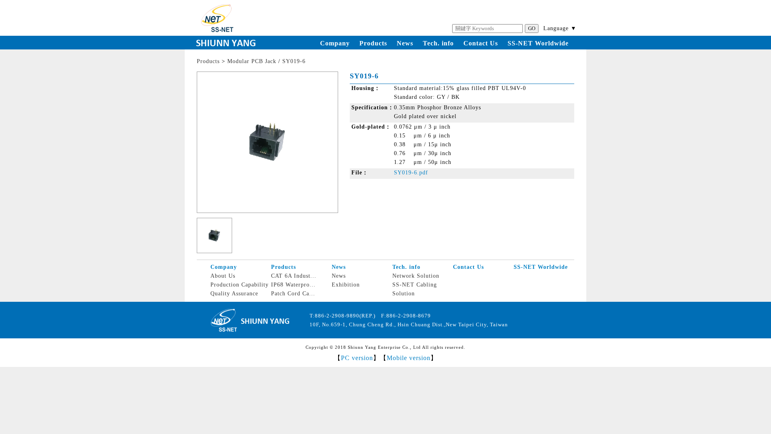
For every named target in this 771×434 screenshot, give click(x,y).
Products (373, 43)
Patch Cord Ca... (293, 294)
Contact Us (480, 43)
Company (335, 43)
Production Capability (239, 285)
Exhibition (346, 285)
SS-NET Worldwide (538, 43)
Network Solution (415, 276)
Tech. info (438, 43)
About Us (222, 276)
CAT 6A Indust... (293, 276)
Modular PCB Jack (251, 61)
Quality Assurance (234, 294)
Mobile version (408, 357)
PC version (357, 357)
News (405, 43)
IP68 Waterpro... (293, 285)
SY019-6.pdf (411, 173)
